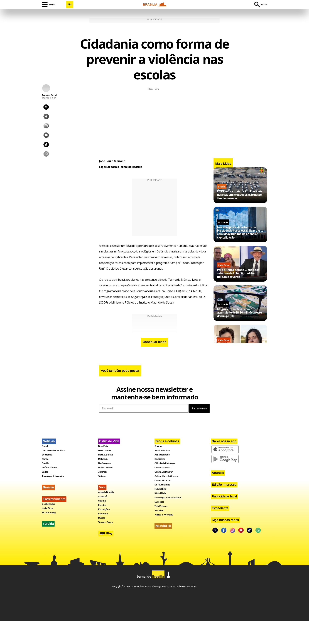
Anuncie (218, 473)
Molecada (103, 459)
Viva (102, 487)
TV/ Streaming (49, 512)
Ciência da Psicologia (164, 463)
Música (101, 518)
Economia (223, 222)
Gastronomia (104, 450)
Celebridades (48, 504)
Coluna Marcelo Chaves (166, 476)
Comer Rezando (162, 480)
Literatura (103, 513)
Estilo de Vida (109, 441)
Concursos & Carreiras (53, 450)
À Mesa (158, 446)
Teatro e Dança (105, 522)
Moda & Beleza (105, 455)
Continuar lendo (154, 342)
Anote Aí (102, 496)
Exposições (104, 509)
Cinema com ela (162, 467)
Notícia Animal (105, 467)
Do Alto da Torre (162, 485)
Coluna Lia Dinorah (163, 472)
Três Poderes (161, 506)
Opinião (45, 463)
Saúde (45, 472)
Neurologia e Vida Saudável (167, 497)
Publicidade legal (224, 496)
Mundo (45, 459)
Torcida (48, 523)
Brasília (221, 186)
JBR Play (105, 533)
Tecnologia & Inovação (53, 476)
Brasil (45, 446)
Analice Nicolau (162, 450)
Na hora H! (163, 526)
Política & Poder (49, 467)
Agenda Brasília (106, 492)
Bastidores (159, 459)
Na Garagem (104, 463)
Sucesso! (159, 502)
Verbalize (158, 510)
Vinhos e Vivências (163, 515)
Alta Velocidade (162, 455)
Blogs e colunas (167, 441)
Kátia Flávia (223, 265)
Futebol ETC (160, 489)
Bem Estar (103, 446)
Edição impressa (224, 484)
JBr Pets (102, 472)
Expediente (220, 508)
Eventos (102, 505)
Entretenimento (54, 499)
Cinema (102, 501)
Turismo (102, 476)
